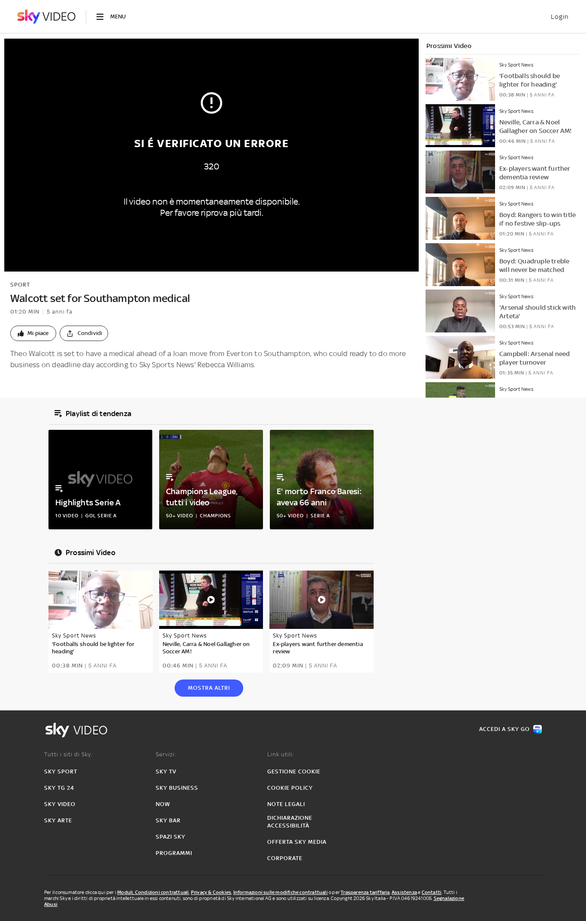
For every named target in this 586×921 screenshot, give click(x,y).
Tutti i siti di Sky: (68, 754)
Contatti (432, 892)
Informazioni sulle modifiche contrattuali (280, 892)
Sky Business (177, 788)
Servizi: (166, 754)
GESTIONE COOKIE (293, 771)
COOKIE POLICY (290, 788)
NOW (163, 804)
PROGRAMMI (174, 853)
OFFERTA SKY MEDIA (296, 842)
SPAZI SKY (170, 836)
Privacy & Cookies (211, 892)
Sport (20, 284)
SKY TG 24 (59, 788)
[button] (33, 333)
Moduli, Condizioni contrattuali (153, 892)
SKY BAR (168, 820)
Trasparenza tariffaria (365, 892)
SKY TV (166, 771)
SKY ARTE (58, 820)
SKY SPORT (60, 771)
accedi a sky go (504, 729)
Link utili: (280, 754)
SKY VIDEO (60, 804)
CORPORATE (284, 858)
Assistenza (404, 892)
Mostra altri (209, 688)
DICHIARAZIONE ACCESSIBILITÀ (289, 822)
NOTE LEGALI (286, 804)
